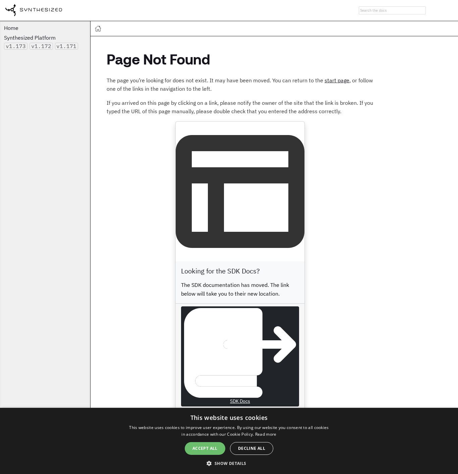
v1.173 (16, 46)
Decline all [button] (251, 448)
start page (337, 80)
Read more (266, 434)
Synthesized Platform (30, 37)
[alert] (229, 441)
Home (11, 28)
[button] (229, 463)
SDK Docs (240, 401)
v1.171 (66, 46)
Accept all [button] (205, 448)
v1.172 (41, 46)
